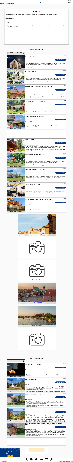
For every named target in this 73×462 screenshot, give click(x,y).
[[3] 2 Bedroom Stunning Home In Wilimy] (16, 400)
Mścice (8, 170)
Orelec (8, 380)
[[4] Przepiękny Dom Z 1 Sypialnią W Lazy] (16, 107)
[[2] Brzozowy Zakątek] (16, 77)
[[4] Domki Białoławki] (16, 415)
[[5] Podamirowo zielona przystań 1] (16, 122)
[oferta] (10, 68)
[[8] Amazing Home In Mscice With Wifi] (16, 175)
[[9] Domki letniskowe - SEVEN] (16, 190)
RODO (7, 453)
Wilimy (8, 395)
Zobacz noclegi (60, 59)
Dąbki (8, 72)
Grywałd (9, 365)
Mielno (8, 57)
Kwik (8, 410)
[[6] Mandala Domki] (16, 146)
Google (18, 448)
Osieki (8, 155)
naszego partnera (39, 67)
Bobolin (8, 87)
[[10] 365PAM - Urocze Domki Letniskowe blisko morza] (16, 205)
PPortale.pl (5, 461)
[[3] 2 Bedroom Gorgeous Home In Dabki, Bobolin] (16, 92)
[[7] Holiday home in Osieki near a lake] (16, 160)
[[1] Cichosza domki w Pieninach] (16, 370)
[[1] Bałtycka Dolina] (16, 62)
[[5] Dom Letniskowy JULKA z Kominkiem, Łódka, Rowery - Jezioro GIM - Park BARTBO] (16, 430)
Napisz (72, 461)
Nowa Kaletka (10, 425)
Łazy (8, 102)
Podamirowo (9, 117)
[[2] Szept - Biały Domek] (16, 385)
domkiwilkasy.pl (36, 2)
